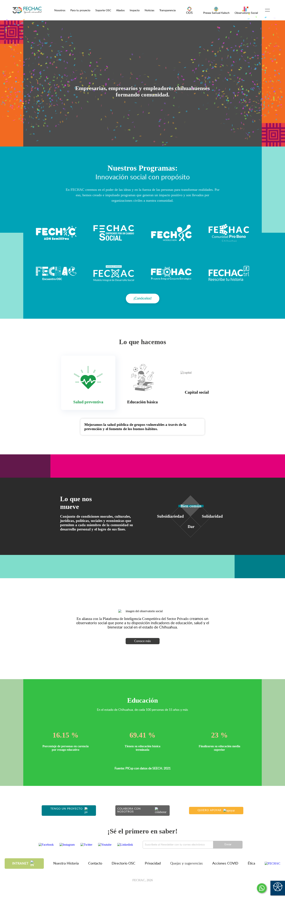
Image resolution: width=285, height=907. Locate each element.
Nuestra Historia (66, 863)
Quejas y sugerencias (186, 863)
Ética (251, 863)
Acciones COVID (225, 863)
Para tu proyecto (80, 10)
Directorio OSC (123, 863)
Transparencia (167, 10)
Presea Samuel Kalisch (216, 12)
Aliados (120, 10)
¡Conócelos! (143, 298)
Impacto (135, 10)
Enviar (228, 844)
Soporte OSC (103, 10)
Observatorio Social (246, 12)
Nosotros (59, 10)
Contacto (95, 863)
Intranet (20, 863)
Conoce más (142, 641)
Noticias (149, 10)
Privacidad (153, 863)
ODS (189, 12)
